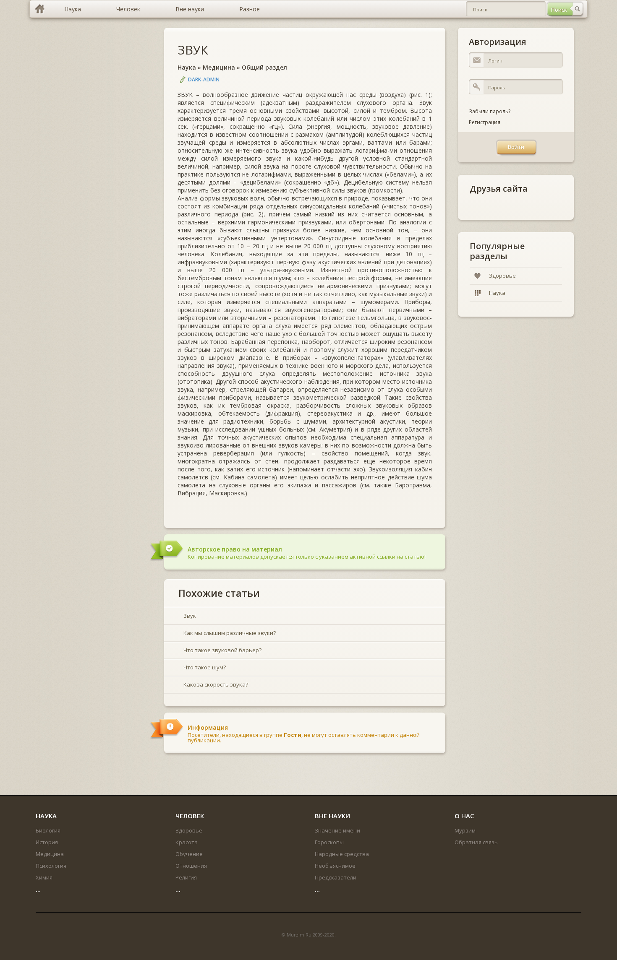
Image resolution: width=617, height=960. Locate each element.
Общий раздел (264, 67)
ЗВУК (193, 50)
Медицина (219, 67)
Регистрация (484, 122)
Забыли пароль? (489, 111)
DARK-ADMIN (204, 79)
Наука (187, 67)
